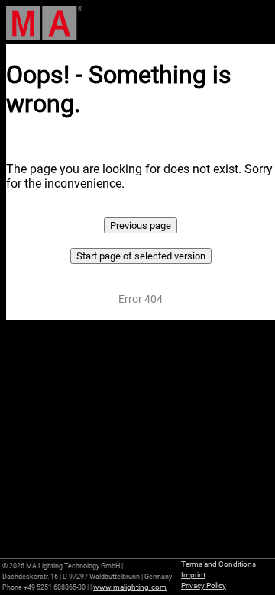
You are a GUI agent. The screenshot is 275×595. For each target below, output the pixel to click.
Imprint (193, 575)
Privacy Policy (203, 585)
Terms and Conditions (218, 564)
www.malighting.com (130, 587)
